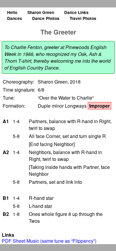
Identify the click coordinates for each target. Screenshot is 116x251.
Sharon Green (40, 12)
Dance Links (76, 12)
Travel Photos (83, 18)
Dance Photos (45, 18)
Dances (14, 18)
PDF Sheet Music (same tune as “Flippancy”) (49, 240)
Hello (12, 12)
